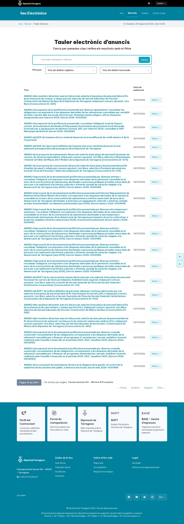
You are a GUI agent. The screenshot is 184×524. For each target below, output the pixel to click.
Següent (148, 387)
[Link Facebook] (129, 497)
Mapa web (98, 463)
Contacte (59, 476)
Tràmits (145, 13)
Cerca (144, 59)
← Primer (122, 387)
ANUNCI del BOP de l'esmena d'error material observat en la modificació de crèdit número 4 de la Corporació (76, 138)
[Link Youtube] (136, 497)
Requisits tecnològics (103, 471)
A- (180, 264)
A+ (180, 256)
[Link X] (144, 497)
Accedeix (21, 495)
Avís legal (136, 463)
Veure (155, 100)
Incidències (60, 471)
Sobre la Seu (159, 13)
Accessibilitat (100, 467)
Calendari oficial (62, 467)
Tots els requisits (130, 516)
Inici (122, 13)
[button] (151, 3)
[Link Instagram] (152, 497)
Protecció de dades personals (145, 467)
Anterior (135, 387)
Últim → (161, 387)
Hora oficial (60, 463)
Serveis (132, 13)
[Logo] (29, 460)
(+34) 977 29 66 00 (28, 477)
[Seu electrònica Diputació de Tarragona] (29, 3)
